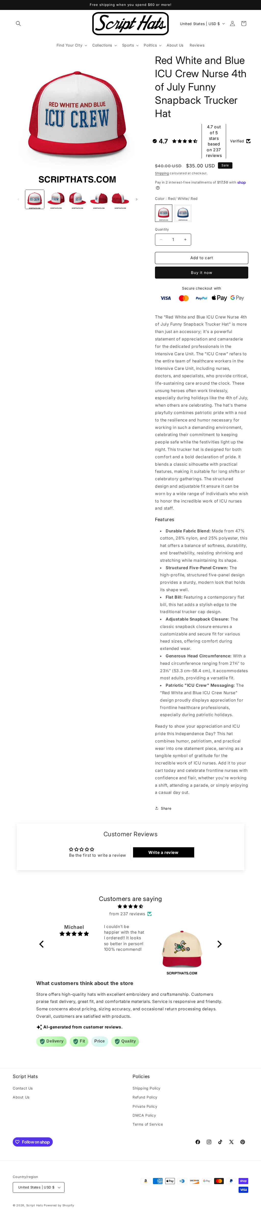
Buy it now (201, 272)
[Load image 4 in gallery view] (98, 199)
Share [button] (166, 808)
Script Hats (34, 1205)
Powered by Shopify (59, 1205)
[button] (18, 23)
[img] (130, 906)
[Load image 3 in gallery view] (77, 199)
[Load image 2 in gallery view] (56, 199)
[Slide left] (18, 199)
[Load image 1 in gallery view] (34, 199)
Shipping (162, 173)
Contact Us (23, 1088)
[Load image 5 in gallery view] (120, 199)
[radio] (163, 213)
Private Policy (145, 1106)
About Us (21, 1097)
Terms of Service (148, 1124)
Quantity (162, 229)
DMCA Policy (144, 1115)
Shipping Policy (147, 1088)
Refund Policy (145, 1097)
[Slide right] (136, 199)
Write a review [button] (163, 852)
